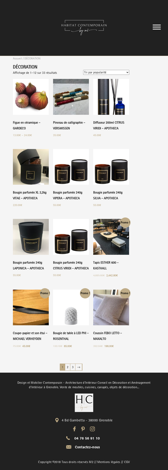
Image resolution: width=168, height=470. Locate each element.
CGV (127, 462)
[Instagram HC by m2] (92, 429)
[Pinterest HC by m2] (83, 429)
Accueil (17, 58)
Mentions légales (108, 462)
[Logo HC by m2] (84, 403)
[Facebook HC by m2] (74, 429)
